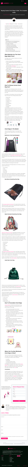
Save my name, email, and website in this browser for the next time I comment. (13, 436)
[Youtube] (19, 455)
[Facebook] (17, 455)
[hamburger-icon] (25, 3)
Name (14, 388)
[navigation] (23, 1)
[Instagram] (18, 455)
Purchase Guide (8, 14)
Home (4, 14)
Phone (14, 393)
